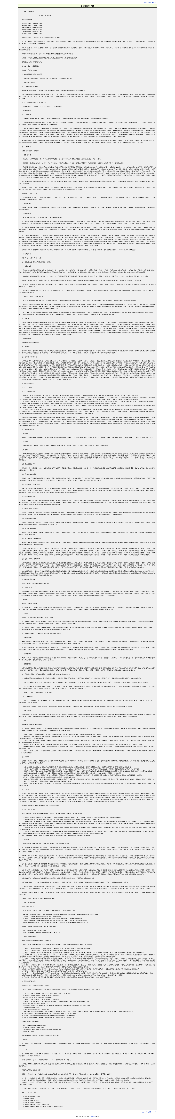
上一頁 (144, 2)
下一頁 (153, 2)
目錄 (149, 2)
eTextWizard (93, 1116)
